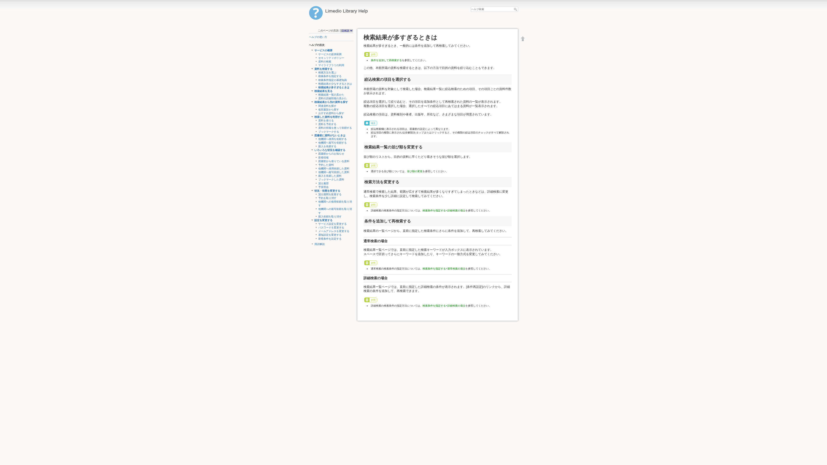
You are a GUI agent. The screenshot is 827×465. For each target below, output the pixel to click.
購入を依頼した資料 (330, 175)
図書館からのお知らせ (331, 153)
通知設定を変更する (330, 234)
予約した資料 (326, 164)
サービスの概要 (323, 50)
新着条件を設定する (330, 238)
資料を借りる (326, 120)
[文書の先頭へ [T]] (522, 38)
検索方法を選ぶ (327, 72)
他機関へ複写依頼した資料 (333, 172)
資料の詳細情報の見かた (332, 98)
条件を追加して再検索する (386, 60)
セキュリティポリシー (331, 57)
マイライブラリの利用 (331, 65)
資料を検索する (323, 68)
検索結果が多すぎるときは (333, 87)
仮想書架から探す (328, 109)
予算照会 (323, 187)
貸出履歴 (323, 183)
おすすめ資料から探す (331, 113)
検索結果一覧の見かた (331, 94)
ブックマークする (328, 131)
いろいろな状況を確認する (329, 150)
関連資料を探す (327, 105)
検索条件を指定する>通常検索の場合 (444, 268)
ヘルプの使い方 (318, 37)
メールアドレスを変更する (333, 231)
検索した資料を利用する (328, 116)
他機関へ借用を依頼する (332, 139)
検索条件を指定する (330, 76)
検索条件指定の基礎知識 (332, 80)
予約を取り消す (327, 198)
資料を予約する (327, 124)
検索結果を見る (323, 91)
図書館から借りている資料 (333, 161)
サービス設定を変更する (332, 223)
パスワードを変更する (331, 227)
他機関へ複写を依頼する (332, 142)
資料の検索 (324, 61)
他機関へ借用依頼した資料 (333, 168)
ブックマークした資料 (331, 179)
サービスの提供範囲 (330, 54)
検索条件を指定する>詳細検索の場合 (444, 210)
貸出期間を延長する (330, 194)
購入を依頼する (327, 146)
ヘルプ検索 (516, 9)
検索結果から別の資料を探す (331, 102)
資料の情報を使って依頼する (335, 127)
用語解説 (319, 244)
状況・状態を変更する (327, 190)
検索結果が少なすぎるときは (335, 83)
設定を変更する (323, 220)
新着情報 (323, 157)
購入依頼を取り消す (330, 216)
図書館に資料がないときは (329, 135)
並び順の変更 (415, 171)
